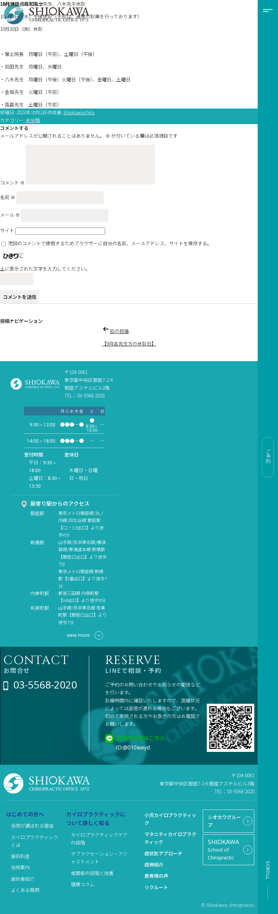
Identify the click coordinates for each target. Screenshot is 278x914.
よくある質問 (25, 890)
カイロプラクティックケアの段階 (99, 838)
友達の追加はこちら (140, 738)
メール (10, 214)
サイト (7, 230)
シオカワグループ (224, 821)
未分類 (33, 120)
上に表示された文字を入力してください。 (45, 268)
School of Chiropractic (223, 849)
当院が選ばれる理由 (32, 825)
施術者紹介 (23, 878)
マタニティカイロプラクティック (170, 838)
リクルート (156, 887)
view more (78, 635)
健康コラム (83, 884)
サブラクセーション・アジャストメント (99, 857)
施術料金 (20, 856)
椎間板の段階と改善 (92, 873)
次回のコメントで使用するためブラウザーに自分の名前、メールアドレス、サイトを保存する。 (110, 243)
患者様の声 (156, 875)
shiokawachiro (79, 112)
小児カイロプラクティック (170, 819)
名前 (7, 197)
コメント (12, 182)
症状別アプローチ (163, 853)
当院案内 (20, 867)
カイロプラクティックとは (34, 841)
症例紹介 (153, 864)
